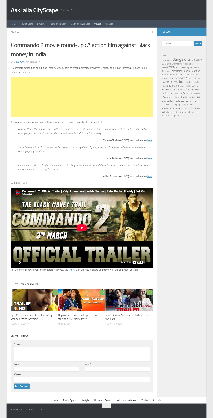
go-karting (174, 85)
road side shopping (188, 101)
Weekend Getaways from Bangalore (182, 112)
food (182, 82)
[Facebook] (195, 31)
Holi (164, 89)
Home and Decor (58, 23)
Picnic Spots (191, 97)
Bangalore (181, 59)
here (149, 140)
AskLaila (109, 23)
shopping (173, 104)
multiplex (195, 90)
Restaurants (174, 101)
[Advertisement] (82, 97)
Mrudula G (19, 62)
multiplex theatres (172, 93)
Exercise (174, 82)
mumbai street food (175, 97)
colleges (165, 78)
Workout (180, 116)
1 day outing (167, 60)
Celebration (176, 71)
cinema (196, 74)
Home (14, 23)
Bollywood (183, 64)
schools (165, 104)
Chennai (187, 74)
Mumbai (188, 93)
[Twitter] (200, 31)
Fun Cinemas (191, 82)
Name (17, 364)
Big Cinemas (173, 64)
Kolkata (186, 89)
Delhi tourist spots (193, 78)
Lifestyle (41, 23)
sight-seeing (182, 105)
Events (166, 81)
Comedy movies (177, 78)
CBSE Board (173, 67)
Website (17, 374)
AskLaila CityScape (34, 10)
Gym (182, 85)
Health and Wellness (80, 23)
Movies (97, 23)
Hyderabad (171, 89)
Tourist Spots (27, 23)
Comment (19, 344)
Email (88, 364)
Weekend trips (169, 115)
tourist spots (185, 108)
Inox (180, 89)
